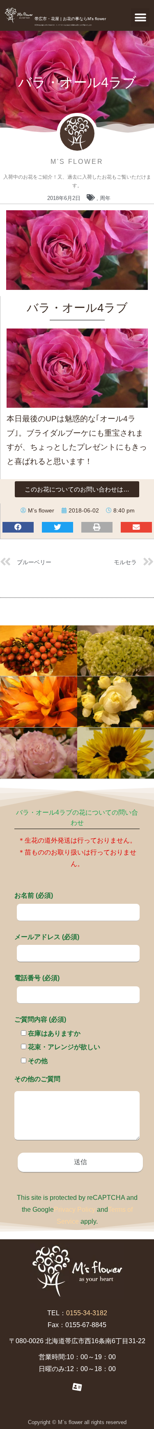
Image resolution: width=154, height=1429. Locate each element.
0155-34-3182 (86, 1313)
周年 (105, 198)
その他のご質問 (37, 1078)
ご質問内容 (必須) (40, 1019)
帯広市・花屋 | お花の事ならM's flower (70, 18)
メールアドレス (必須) (46, 936)
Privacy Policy (74, 1209)
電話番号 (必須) (37, 977)
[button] (140, 17)
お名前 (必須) (33, 895)
